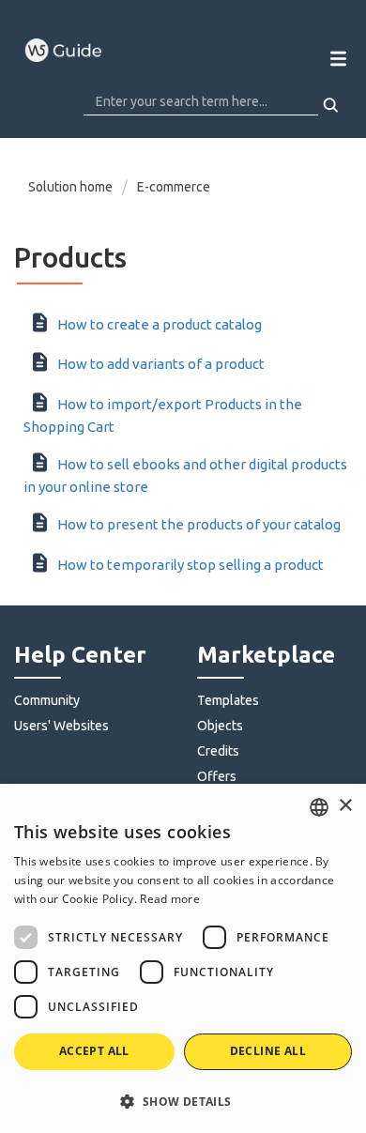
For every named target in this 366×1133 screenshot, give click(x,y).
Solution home (71, 186)
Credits (218, 750)
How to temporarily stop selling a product (190, 565)
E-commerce (173, 186)
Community (47, 700)
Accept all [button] (94, 1051)
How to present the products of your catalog (199, 524)
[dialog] (183, 958)
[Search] (332, 105)
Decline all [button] (268, 1051)
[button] (183, 1100)
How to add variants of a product (161, 364)
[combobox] (319, 807)
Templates (228, 700)
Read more (170, 899)
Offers (216, 776)
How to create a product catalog (159, 324)
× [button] (345, 806)
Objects (220, 725)
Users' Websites (61, 725)
